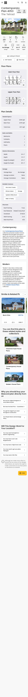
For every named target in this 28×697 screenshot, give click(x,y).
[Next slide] (25, 26)
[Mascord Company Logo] (5, 2)
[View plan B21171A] (13, 305)
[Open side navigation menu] (2, 2)
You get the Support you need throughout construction (11, 411)
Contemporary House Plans (14, 231)
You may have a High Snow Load (12, 444)
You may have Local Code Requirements (10, 439)
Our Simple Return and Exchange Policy (12, 417)
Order (23, 473)
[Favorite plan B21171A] (22, 300)
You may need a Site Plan (10, 455)
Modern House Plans (12, 284)
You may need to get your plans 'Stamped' (12, 450)
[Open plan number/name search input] (18, 2)
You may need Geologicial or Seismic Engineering (11, 433)
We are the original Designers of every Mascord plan (12, 401)
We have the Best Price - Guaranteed (13, 406)
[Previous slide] (3, 26)
